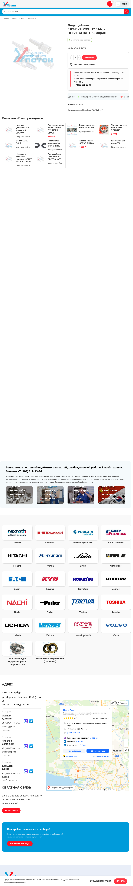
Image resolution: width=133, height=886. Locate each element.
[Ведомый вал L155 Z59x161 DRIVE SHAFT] (40, 159)
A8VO (23, 18)
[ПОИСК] (126, 11)
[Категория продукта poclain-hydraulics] (83, 535)
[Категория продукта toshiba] (116, 605)
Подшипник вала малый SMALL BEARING (119, 128)
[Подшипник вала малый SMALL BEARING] (104, 130)
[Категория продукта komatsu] (83, 581)
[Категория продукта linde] (83, 558)
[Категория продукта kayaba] (50, 581)
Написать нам (11, 810)
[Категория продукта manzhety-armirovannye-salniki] (50, 653)
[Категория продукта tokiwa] (83, 605)
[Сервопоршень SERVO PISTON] (72, 145)
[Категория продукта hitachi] (17, 558)
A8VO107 (32, 18)
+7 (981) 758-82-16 (11, 748)
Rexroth (15, 18)
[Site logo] (9, 4)
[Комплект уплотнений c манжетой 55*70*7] (8, 130)
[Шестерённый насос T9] (104, 145)
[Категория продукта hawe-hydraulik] (83, 628)
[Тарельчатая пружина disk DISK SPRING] (40, 145)
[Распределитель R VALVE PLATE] (72, 130)
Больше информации (100, 881)
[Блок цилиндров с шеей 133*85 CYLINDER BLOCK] (40, 130)
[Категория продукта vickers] (50, 628)
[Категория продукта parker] (50, 605)
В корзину (89, 58)
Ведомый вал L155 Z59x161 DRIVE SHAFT (54, 157)
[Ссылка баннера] (19, 495)
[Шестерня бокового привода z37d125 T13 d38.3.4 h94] (8, 159)
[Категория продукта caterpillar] (116, 558)
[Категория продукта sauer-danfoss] (116, 535)
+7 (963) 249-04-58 (11, 773)
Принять (121, 881)
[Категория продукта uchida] (17, 628)
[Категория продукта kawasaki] (50, 535)
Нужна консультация (20, 844)
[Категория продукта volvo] (116, 628)
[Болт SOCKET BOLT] (8, 145)
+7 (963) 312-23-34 (82, 85)
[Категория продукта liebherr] (116, 581)
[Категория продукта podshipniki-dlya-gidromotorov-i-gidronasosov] (17, 654)
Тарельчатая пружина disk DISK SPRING (54, 143)
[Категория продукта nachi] (17, 605)
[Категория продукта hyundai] (50, 558)
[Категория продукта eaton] (17, 581)
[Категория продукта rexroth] (17, 535)
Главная (5, 18)
